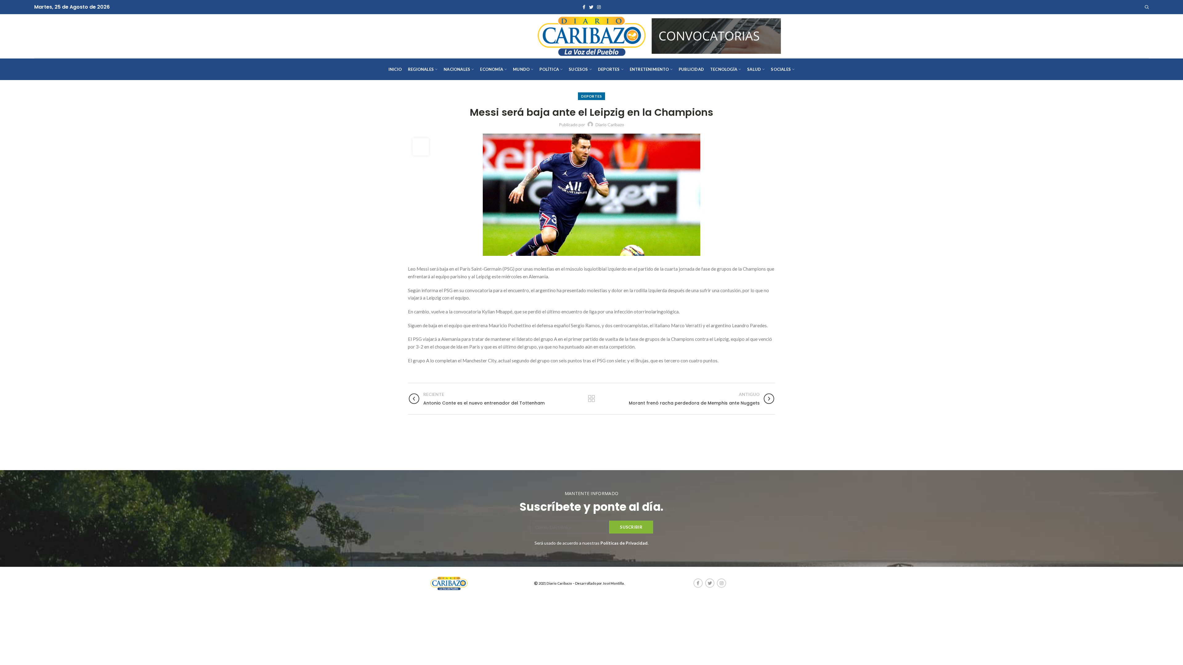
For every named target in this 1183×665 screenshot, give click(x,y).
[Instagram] (599, 7)
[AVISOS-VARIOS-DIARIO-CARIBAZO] (716, 35)
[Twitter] (591, 7)
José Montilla (613, 583)
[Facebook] (584, 7)
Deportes (591, 96)
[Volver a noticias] (591, 398)
